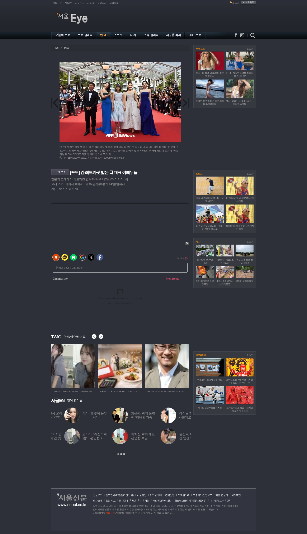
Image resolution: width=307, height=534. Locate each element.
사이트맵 (236, 495)
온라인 (124, 495)
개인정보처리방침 (162, 500)
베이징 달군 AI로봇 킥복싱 (210, 407)
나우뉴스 (79, 3)
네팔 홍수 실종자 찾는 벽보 (209, 379)
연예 (55, 47)
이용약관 (144, 500)
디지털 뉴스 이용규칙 (220, 500)
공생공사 (102, 3)
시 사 (198, 241)
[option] (121, 432)
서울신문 (57, 3)
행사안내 (123, 500)
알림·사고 (110, 500)
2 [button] (121, 454)
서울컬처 (114, 3)
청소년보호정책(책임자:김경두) (190, 500)
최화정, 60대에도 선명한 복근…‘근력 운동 (130, 438)
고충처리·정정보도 (202, 495)
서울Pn (68, 3)
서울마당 (141, 495)
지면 (118, 495)
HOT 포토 (200, 48)
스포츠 (199, 173)
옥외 (130, 495)
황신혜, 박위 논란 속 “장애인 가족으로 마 (130, 417)
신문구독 (97, 495)
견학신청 (169, 495)
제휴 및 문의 (222, 495)
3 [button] (124, 454)
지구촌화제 (201, 355)
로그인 (235, 2)
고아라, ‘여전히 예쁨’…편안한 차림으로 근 (81, 438)
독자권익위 (183, 495)
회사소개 (97, 500)
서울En (90, 3)
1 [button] (118, 454)
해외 (66, 47)
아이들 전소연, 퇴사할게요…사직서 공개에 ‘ (178, 417)
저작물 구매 (156, 495)
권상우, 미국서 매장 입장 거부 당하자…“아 (178, 438)
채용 (134, 500)
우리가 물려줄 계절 (244, 281)
